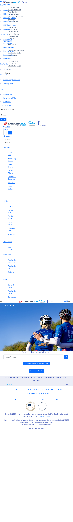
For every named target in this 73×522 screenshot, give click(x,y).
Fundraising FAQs (14, 53)
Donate (7, 73)
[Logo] (15, 2)
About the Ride (13, 7)
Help (5, 58)
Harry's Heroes (13, 34)
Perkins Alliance (13, 14)
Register (8, 69)
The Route (11, 19)
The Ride (6, 4)
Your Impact (12, 45)
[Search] (10, 132)
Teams (66, 384)
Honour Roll (12, 29)
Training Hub (12, 55)
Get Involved (7, 24)
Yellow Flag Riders (14, 10)
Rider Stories (12, 12)
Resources (7, 48)
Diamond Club (13, 36)
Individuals (8, 384)
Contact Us (12, 63)
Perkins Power (13, 32)
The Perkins (7, 41)
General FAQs (13, 61)
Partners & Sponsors (15, 17)
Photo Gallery (13, 21)
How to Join (12, 27)
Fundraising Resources (16, 51)
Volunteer (11, 38)
